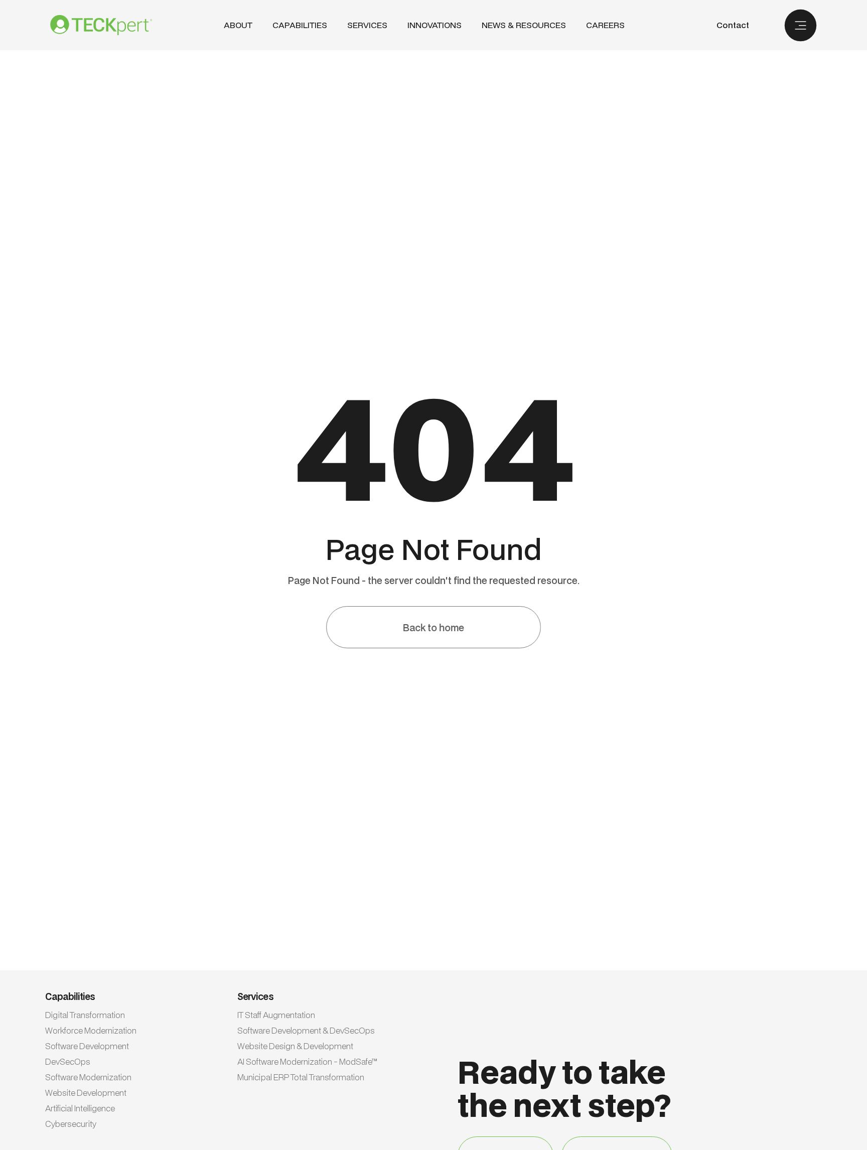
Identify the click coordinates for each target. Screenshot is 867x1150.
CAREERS (605, 25)
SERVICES (367, 25)
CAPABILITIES (299, 25)
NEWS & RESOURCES (524, 25)
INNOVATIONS (434, 25)
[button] (299, 25)
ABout (238, 25)
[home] (101, 25)
